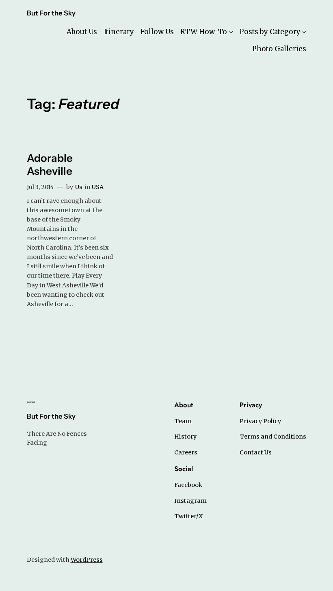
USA (98, 187)
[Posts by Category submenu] (304, 32)
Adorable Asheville (50, 164)
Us (78, 187)
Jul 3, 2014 (40, 187)
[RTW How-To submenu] (231, 32)
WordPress (87, 559)
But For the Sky (51, 13)
